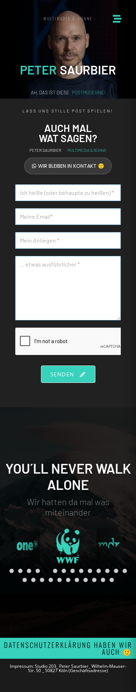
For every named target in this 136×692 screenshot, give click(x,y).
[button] (11, 571)
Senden (63, 374)
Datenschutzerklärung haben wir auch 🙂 (68, 648)
